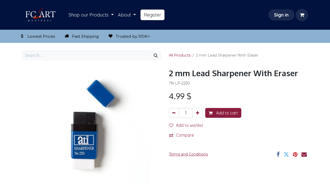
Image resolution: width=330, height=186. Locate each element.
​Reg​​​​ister (152, 15)
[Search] (155, 55)
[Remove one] (174, 113)
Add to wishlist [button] (189, 125)
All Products (180, 55)
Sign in (281, 15)
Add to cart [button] (226, 112)
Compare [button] (185, 135)
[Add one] (198, 113)
